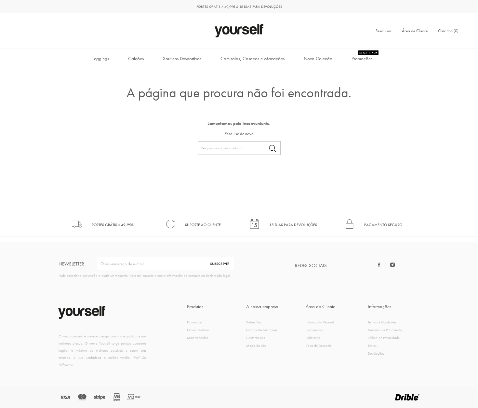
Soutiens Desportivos (182, 58)
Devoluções (376, 353)
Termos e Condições (382, 322)
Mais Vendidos (197, 337)
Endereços (313, 337)
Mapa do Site (256, 345)
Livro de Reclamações (261, 330)
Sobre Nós (253, 322)
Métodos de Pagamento (385, 330)
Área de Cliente (415, 31)
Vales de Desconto (319, 345)
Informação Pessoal (320, 322)
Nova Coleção (318, 58)
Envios (372, 345)
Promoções (365, 56)
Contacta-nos (255, 337)
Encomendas (315, 330)
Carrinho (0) (448, 31)
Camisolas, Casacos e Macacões (252, 58)
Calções (136, 58)
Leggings (100, 58)
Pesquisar (384, 31)
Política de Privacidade (384, 337)
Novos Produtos (198, 330)
